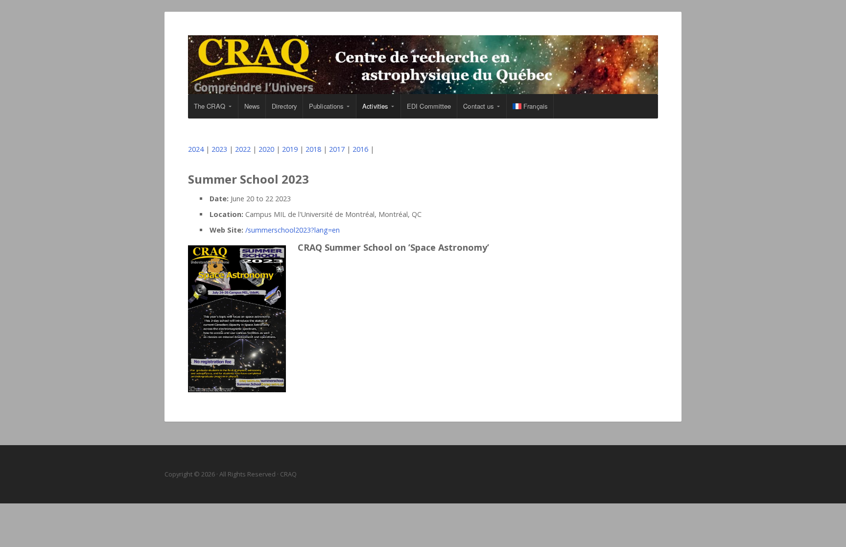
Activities (375, 106)
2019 (290, 149)
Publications (326, 106)
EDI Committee (429, 106)
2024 (196, 149)
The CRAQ (209, 106)
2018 (313, 149)
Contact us (478, 106)
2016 (360, 149)
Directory (284, 106)
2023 (219, 149)
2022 (243, 149)
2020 (266, 149)
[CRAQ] (423, 64)
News (251, 106)
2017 (337, 149)
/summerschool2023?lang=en (292, 230)
